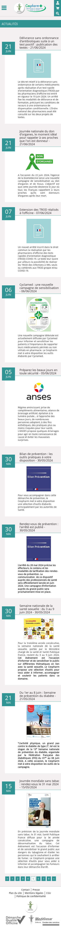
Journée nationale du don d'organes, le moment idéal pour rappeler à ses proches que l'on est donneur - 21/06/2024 (39, 137)
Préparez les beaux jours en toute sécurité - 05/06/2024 (38, 371)
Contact (25, 889)
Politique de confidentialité (31, 896)
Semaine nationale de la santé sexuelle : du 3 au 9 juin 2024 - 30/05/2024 (37, 609)
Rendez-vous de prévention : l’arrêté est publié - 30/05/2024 (39, 527)
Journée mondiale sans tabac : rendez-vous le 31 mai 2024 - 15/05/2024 (39, 784)
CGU (48, 893)
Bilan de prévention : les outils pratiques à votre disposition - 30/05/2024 (36, 457)
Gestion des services (50, 922)
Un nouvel (24, 247)
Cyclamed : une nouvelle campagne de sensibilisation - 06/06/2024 (39, 288)
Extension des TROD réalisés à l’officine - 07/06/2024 (39, 211)
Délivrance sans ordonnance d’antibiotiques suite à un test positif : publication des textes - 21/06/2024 (39, 42)
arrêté (33, 247)
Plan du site (15, 893)
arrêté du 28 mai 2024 (31, 565)
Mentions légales (34, 893)
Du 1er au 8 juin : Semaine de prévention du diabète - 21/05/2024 (38, 696)
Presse (36, 889)
